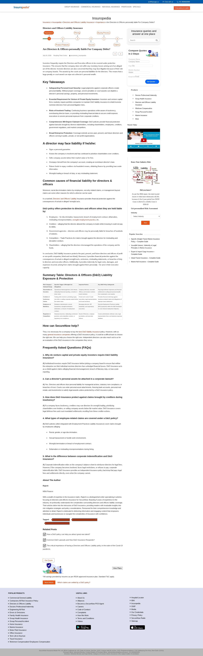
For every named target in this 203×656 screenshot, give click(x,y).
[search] (157, 40)
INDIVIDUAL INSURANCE (111, 7)
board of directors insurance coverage (57, 523)
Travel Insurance (16, 639)
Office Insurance (16, 633)
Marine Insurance (141, 115)
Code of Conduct (83, 610)
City (130, 66)
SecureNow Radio (138, 618)
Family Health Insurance (19, 615)
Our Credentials (137, 612)
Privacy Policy (136, 615)
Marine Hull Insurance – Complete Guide (145, 262)
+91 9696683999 (184, 2)
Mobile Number (134, 70)
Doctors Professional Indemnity (146, 95)
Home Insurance (16, 624)
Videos (80, 621)
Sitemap (134, 621)
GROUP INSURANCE (71, 7)
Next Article (49, 582)
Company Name (134, 59)
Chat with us (169, 2)
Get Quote (49, 560)
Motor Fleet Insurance (18, 630)
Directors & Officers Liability (20, 604)
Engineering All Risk (17, 610)
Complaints (81, 612)
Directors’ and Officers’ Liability (64, 199)
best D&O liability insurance (89, 332)
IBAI (133, 600)
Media (133, 609)
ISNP (133, 606)
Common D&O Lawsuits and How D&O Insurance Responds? (71, 540)
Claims (117, 45)
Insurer (91, 45)
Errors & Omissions (17, 612)
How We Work (83, 615)
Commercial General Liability (21, 598)
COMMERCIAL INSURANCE (91, 7)
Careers (80, 607)
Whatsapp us (154, 2)
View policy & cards (182, 8)
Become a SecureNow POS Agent (90, 604)
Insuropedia (135, 603)
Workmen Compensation (143, 108)
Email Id (132, 77)
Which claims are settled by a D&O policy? (73, 582)
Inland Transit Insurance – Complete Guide (145, 258)
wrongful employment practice (84, 220)
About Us (81, 598)
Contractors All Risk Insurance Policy (24, 601)
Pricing (77, 33)
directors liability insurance (60, 519)
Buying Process (104, 33)
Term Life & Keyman (17, 636)
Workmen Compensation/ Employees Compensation (30, 642)
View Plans (117, 568)
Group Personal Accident (143, 112)
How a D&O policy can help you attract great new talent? (68, 534)
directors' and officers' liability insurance (84, 519)
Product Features (62, 45)
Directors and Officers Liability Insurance (145, 103)
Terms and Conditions (85, 618)
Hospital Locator (137, 598)
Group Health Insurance (143, 99)
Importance (48, 33)
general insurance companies (59, 335)
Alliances (80, 601)
